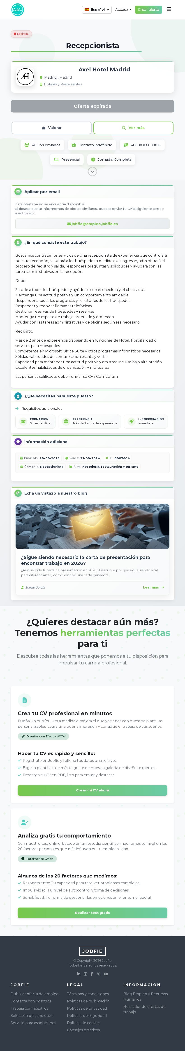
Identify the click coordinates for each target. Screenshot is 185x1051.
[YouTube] (106, 974)
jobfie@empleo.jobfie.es (95, 224)
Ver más (137, 128)
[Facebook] (92, 974)
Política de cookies (83, 1023)
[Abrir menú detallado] (169, 9)
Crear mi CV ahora (92, 790)
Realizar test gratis (92, 912)
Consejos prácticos (83, 1030)
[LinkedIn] (78, 974)
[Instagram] (85, 974)
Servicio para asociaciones (33, 1023)
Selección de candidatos (32, 1015)
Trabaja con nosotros (29, 1008)
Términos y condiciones (88, 994)
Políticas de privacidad (87, 1008)
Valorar (55, 128)
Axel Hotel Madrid (104, 69)
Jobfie (92, 951)
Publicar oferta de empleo (34, 994)
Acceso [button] (122, 9)
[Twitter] (98, 974)
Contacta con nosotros (31, 1001)
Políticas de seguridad (87, 1015)
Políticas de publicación (88, 1001)
